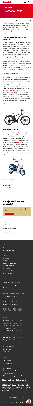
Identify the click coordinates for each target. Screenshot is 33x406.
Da (6, 222)
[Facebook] (4, 309)
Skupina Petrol (7, 248)
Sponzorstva (6, 268)
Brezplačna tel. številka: (9, 320)
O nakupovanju (7, 360)
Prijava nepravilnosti (8, 265)
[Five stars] (15, 232)
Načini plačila (7, 368)
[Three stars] (9, 232)
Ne (6, 224)
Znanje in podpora (8, 349)
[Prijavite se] (25, 2)
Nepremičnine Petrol (9, 271)
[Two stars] (7, 232)
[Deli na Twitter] (21, 20)
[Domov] (7, 2)
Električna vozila (8, 23)
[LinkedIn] (14, 309)
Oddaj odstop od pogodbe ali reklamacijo (14, 376)
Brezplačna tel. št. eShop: (10, 323)
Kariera (5, 255)
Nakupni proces (7, 363)
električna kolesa (12, 90)
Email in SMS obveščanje (10, 304)
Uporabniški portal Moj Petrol (11, 282)
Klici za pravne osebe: (9, 337)
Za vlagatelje (6, 258)
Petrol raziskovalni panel (10, 301)
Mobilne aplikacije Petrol (10, 296)
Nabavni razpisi (7, 273)
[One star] (4, 232)
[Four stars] (12, 232)
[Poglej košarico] (28, 2)
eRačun (5, 287)
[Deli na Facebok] (25, 20)
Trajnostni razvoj (7, 253)
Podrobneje (5, 390)
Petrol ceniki (6, 351)
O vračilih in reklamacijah (10, 373)
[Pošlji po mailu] (29, 20)
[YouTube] (20, 309)
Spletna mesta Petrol (9, 299)
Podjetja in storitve (8, 250)
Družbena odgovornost (9, 263)
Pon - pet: (6, 328)
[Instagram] (9, 309)
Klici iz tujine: (7, 325)
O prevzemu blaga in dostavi (11, 371)
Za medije (5, 260)
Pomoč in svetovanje (9, 346)
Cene (4, 365)
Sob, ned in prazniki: (8, 330)
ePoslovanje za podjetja (9, 285)
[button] (1, 2)
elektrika (18, 142)
